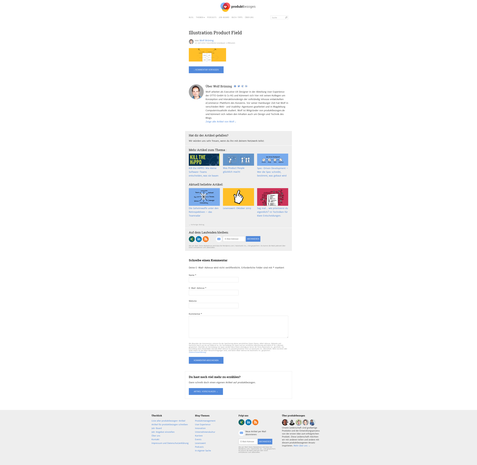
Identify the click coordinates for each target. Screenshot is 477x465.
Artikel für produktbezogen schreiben (170, 424)
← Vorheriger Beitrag (196, 225)
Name (192, 275)
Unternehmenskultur (205, 432)
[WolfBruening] (305, 424)
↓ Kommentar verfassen (206, 70)
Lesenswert (200, 443)
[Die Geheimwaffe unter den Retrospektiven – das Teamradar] (204, 197)
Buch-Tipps (237, 17)
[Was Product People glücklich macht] (238, 160)
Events (198, 439)
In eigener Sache (203, 450)
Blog (191, 17)
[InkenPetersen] (292, 424)
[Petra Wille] (312, 424)
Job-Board (224, 17)
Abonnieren (253, 239)
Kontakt (155, 439)
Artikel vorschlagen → (206, 391)
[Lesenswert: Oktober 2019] (238, 197)
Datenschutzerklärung (197, 352)
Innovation (200, 428)
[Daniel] (285, 424)
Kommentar (195, 314)
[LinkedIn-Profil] (246, 86)
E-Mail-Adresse (197, 288)
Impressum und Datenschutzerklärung (170, 443)
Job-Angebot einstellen (163, 432)
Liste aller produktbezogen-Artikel (168, 421)
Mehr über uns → (302, 445)
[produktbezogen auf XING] (192, 239)
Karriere (199, 435)
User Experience (202, 424)
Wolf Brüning (206, 40)
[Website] (235, 86)
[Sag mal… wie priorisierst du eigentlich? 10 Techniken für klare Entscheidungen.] (272, 197)
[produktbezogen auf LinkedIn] (199, 239)
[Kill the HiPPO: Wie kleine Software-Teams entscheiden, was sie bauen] (204, 160)
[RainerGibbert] (299, 424)
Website (193, 301)
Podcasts (211, 17)
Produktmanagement (205, 421)
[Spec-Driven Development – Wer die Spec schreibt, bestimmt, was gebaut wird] (272, 160)
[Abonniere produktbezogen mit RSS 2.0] (206, 239)
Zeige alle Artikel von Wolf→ (221, 121)
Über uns (249, 17)
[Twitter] (239, 86)
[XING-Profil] (242, 86)
